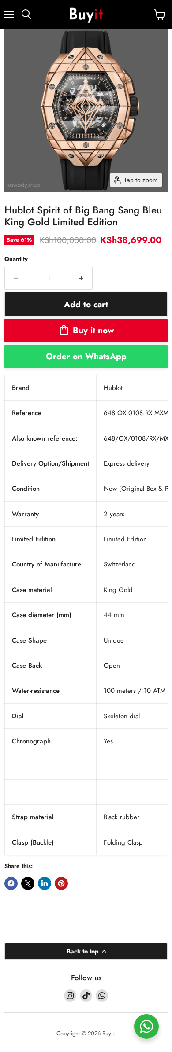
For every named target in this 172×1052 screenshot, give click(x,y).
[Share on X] (27, 883)
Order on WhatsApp (86, 356)
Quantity (16, 259)
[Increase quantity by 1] (81, 278)
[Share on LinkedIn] (44, 883)
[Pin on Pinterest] (61, 883)
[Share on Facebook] (11, 883)
